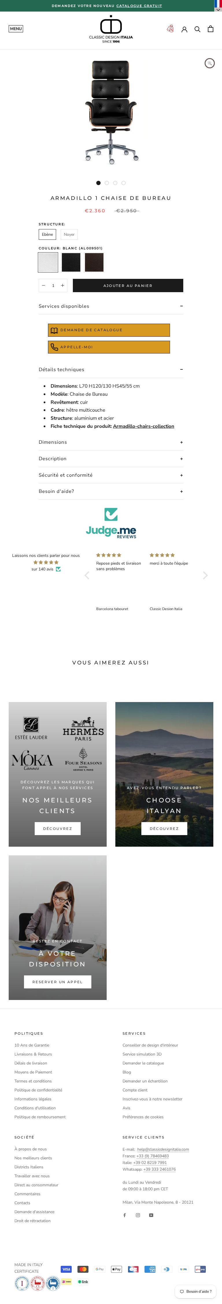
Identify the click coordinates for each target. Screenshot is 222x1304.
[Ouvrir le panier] (210, 28)
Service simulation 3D (142, 1054)
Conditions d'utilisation (35, 1108)
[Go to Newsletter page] (170, 29)
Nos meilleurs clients (33, 1158)
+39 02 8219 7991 (150, 1162)
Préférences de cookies (143, 1117)
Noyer (69, 234)
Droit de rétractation (32, 1221)
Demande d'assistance (34, 1212)
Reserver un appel (57, 982)
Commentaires (27, 1194)
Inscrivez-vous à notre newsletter (152, 1099)
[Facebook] (125, 1214)
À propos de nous (30, 1149)
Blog (127, 1072)
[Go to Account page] (184, 29)
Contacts (22, 1203)
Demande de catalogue (91, 330)
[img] (46, 562)
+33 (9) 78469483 (152, 1156)
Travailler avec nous (32, 1176)
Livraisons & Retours (33, 1054)
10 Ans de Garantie (31, 1045)
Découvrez (58, 828)
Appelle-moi (76, 347)
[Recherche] (198, 29)
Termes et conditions (33, 1081)
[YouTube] (151, 1214)
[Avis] (111, 523)
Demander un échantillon (145, 1081)
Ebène (47, 234)
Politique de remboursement (40, 1117)
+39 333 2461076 (159, 1169)
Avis (126, 1108)
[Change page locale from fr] (218, 6)
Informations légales (32, 1099)
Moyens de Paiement (33, 1072)
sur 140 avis (42, 569)
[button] (88, 575)
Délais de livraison (30, 1063)
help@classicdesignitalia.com (163, 1149)
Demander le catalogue (143, 1063)
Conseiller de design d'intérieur (150, 1045)
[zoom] (210, 63)
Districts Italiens (28, 1167)
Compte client (135, 1090)
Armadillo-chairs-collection (143, 426)
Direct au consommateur (36, 1185)
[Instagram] (138, 1214)
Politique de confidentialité (38, 1090)
